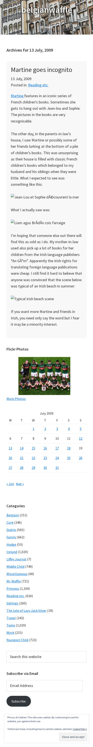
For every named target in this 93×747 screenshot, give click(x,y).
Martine (17, 95)
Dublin (11, 530)
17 (57, 448)
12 (80, 438)
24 (57, 458)
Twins (10, 625)
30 (45, 467)
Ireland (11, 552)
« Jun (10, 484)
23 (45, 458)
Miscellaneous (16, 574)
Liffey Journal (16, 559)
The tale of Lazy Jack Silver (26, 610)
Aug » (20, 484)
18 (69, 448)
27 (10, 467)
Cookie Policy (80, 729)
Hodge (11, 544)
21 (21, 458)
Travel (11, 618)
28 (21, 467)
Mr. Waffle (13, 581)
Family (11, 537)
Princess (12, 588)
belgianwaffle (46, 9)
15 (33, 448)
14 (21, 448)
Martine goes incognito (41, 69)
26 (80, 458)
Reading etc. (38, 84)
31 (57, 467)
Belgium (12, 515)
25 (69, 458)
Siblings (12, 603)
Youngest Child (17, 640)
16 (45, 448)
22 (33, 458)
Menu (49, 27)
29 (33, 467)
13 (10, 448)
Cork (9, 522)
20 (10, 458)
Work (10, 632)
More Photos (16, 398)
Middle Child (15, 566)
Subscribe (18, 701)
